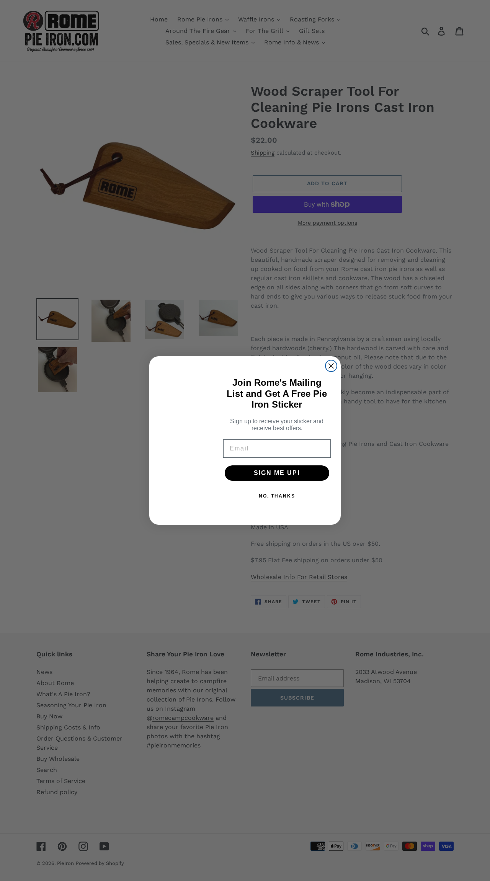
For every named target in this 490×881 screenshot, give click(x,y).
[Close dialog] (331, 366)
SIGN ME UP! (277, 473)
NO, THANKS (277, 496)
